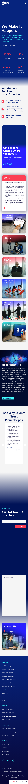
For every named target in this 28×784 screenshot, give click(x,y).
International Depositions (9, 679)
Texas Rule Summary (8, 735)
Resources (5, 725)
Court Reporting (6, 666)
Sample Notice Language (9, 728)
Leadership (5, 693)
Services (5, 662)
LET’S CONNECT (11, 631)
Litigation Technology (8, 669)
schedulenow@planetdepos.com (13, 771)
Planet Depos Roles (7, 709)
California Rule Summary (9, 732)
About (4, 690)
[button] (3, 445)
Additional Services (7, 683)
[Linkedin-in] (7, 760)
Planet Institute (6, 719)
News (3, 697)
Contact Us (5, 748)
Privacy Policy (6, 754)
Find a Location (6, 744)
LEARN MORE (9, 208)
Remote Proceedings (8, 676)
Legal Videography (7, 672)
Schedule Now (6, 751)
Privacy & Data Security (8, 686)
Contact (4, 741)
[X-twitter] (12, 760)
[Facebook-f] (3, 760)
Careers (4, 700)
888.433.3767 (8, 768)
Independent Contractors (9, 716)
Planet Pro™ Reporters (8, 712)
